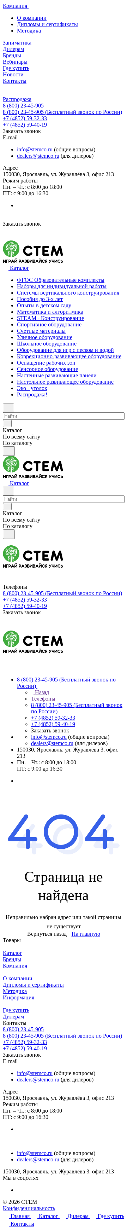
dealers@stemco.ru (38, 156)
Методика (29, 31)
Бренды (12, 959)
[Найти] (9, 451)
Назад (41, 692)
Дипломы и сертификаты (47, 24)
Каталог (12, 953)
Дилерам (13, 1017)
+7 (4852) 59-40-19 (25, 125)
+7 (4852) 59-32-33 (25, 118)
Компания (15, 966)
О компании (32, 18)
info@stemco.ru (35, 149)
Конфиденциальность (29, 1208)
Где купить (16, 1010)
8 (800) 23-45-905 (23, 106)
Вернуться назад (47, 934)
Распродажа (17, 99)
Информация (18, 997)
